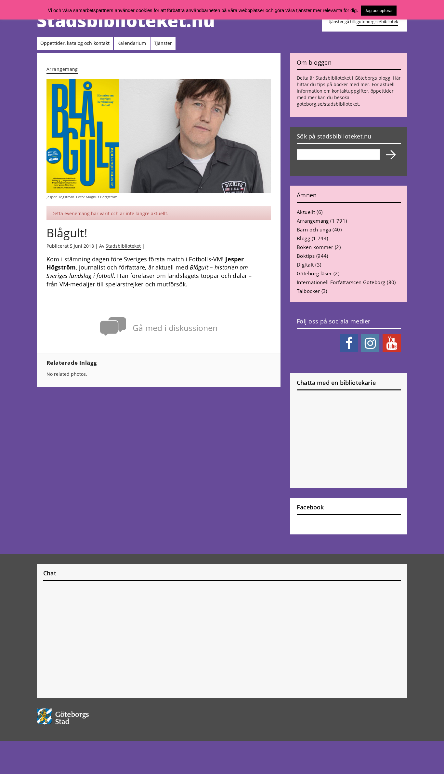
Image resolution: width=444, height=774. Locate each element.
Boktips (306, 256)
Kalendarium (131, 43)
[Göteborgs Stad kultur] (79, 716)
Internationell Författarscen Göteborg (341, 282)
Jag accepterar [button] (379, 10)
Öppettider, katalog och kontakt (75, 43)
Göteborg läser (314, 273)
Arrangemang (62, 69)
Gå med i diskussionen (175, 327)
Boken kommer (315, 247)
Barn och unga (314, 229)
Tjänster (163, 43)
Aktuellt (306, 212)
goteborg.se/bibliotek (377, 21)
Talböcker (308, 291)
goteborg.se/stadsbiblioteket (328, 104)
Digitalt (305, 264)
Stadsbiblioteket (123, 246)
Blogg (303, 238)
